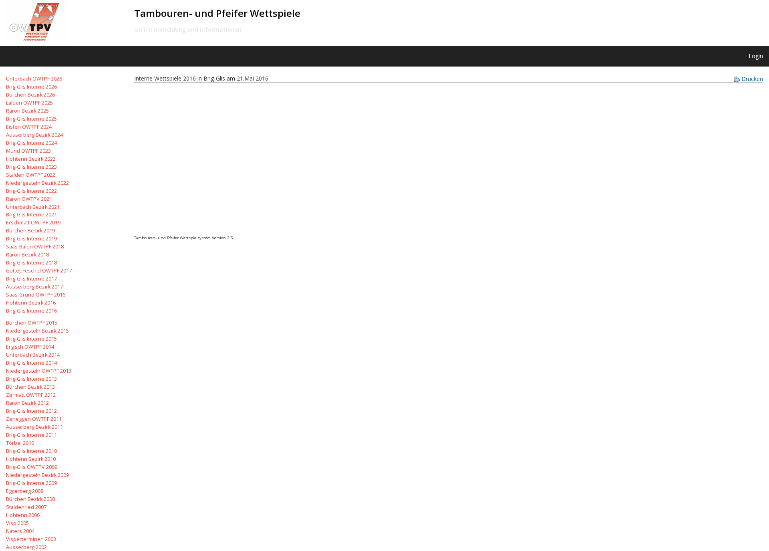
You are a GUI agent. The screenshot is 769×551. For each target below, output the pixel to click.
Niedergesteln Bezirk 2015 (37, 330)
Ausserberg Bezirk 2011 (34, 427)
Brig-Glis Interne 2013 (31, 378)
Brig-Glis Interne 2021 (31, 214)
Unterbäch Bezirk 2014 (33, 354)
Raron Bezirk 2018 (27, 254)
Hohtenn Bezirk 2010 (31, 459)
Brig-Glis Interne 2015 (31, 338)
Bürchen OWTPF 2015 (31, 322)
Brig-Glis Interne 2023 (31, 166)
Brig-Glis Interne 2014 (31, 362)
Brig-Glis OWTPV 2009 (31, 467)
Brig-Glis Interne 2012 (31, 411)
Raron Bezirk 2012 (27, 403)
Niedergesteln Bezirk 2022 (37, 183)
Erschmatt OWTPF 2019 (33, 222)
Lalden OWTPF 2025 (29, 102)
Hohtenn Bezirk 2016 (31, 302)
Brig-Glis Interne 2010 (31, 451)
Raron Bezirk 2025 (27, 110)
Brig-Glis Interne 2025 (31, 118)
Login (756, 56)
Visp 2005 (17, 523)
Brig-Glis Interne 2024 (31, 142)
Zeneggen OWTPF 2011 (34, 419)
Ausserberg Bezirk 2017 (34, 286)
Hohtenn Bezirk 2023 (31, 158)
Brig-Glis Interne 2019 (31, 238)
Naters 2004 (20, 531)
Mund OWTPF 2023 (28, 150)
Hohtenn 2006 (23, 515)
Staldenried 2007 (26, 507)
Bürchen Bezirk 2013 (30, 386)
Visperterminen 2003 (31, 539)
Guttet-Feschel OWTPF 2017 (39, 270)
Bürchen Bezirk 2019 (30, 230)
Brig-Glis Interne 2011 (31, 435)
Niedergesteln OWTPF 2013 (38, 370)
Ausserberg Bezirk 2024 (34, 134)
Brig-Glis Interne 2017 (31, 278)
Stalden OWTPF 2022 (30, 175)
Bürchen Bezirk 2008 (30, 499)
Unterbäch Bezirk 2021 (33, 207)
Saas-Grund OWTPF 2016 (35, 294)
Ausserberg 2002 (26, 547)
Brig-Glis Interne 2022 (31, 191)
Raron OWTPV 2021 (29, 199)
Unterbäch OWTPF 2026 (34, 78)
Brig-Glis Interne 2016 (31, 310)
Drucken (752, 79)
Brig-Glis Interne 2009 (31, 483)
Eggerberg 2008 (24, 491)
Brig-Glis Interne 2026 (31, 86)
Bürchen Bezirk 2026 (30, 94)
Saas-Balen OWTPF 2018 (35, 246)
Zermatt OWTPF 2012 (31, 395)
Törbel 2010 (20, 443)
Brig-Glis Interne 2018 (31, 262)
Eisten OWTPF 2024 (29, 126)
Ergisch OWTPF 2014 (30, 346)
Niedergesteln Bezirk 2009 (37, 475)
